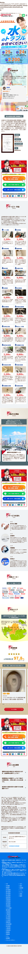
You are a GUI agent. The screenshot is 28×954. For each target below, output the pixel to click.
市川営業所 (8, 916)
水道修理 (21, 887)
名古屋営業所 (8, 924)
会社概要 (8, 885)
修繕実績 (8, 934)
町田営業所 (8, 906)
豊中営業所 (8, 892)
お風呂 (20, 894)
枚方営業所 (8, 890)
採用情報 (8, 938)
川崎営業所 (8, 912)
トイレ (20, 890)
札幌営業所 (8, 930)
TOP (7, 883)
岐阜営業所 (8, 926)
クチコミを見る (13, 105)
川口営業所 (8, 920)
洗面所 (20, 896)
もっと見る (14, 709)
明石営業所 (8, 896)
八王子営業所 (8, 908)
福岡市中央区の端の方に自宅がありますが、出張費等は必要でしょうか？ (12, 772)
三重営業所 (8, 928)
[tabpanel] (14, 686)
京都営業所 (8, 900)
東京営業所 (8, 904)
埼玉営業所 (8, 918)
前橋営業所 (8, 922)
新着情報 (8, 932)
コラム (7, 936)
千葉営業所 (8, 914)
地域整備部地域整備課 (14, 846)
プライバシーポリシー (10, 940)
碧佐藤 (8, 87)
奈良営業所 (8, 902)
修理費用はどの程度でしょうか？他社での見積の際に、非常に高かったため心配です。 (12, 780)
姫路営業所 (8, 898)
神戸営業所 (8, 894)
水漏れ (20, 885)
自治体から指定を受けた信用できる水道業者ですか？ (12, 787)
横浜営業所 (8, 910)
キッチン (21, 892)
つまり (20, 883)
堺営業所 (8, 887)
